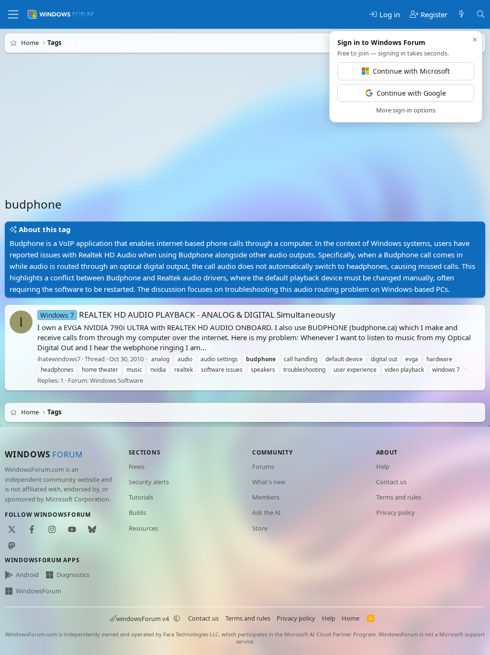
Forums (263, 466)
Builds (137, 512)
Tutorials (141, 497)
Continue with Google (411, 93)
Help (383, 466)
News (137, 466)
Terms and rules (398, 497)
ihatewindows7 (58, 359)
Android (27, 574)
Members (265, 497)
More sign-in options (405, 110)
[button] (177, 618)
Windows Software (116, 380)
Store (259, 528)
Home (350, 618)
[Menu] (13, 14)
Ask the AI (266, 512)
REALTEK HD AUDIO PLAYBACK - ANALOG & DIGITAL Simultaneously (187, 314)
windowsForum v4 (142, 618)
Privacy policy (395, 512)
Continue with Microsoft (411, 71)
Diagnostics (72, 574)
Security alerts (149, 481)
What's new (268, 481)
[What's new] (461, 14)
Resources (143, 528)
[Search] (480, 14)
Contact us (391, 481)
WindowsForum (38, 591)
